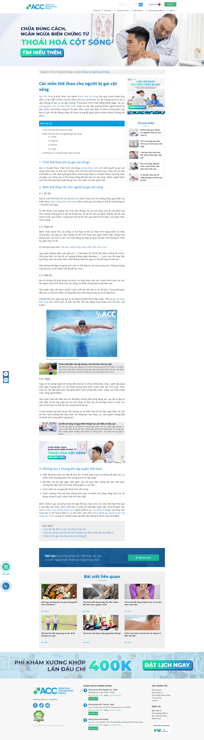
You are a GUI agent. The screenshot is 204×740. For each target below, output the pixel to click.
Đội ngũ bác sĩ (157, 693)
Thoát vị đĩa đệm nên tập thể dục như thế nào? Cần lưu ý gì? (85, 364)
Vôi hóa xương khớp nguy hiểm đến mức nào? (84, 247)
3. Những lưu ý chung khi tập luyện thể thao (60, 153)
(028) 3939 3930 (96, 695)
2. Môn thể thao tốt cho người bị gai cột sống (61, 134)
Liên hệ (154, 700)
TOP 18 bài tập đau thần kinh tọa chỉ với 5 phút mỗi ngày (151, 144)
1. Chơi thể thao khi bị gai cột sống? (57, 130)
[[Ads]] (82, 451)
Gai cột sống (45, 96)
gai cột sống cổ (96, 509)
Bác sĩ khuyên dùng (159, 716)
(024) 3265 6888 (96, 725)
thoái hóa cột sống (88, 96)
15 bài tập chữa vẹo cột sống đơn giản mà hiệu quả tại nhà (151, 177)
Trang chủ (96, 10)
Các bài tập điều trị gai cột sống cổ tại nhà (65, 529)
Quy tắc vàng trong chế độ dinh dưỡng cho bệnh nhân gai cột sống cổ (79, 532)
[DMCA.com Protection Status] (38, 716)
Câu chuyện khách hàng (161, 695)
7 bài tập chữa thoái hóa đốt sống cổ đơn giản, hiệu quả (151, 155)
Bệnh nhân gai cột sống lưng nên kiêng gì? (65, 536)
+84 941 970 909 (115, 710)
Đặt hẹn (170, 4)
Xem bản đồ (93, 699)
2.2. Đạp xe (53, 140)
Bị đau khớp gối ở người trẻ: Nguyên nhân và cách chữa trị (150, 132)
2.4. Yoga (52, 149)
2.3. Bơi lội (52, 144)
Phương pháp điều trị (156, 10)
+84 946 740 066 (115, 695)
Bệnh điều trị (138, 10)
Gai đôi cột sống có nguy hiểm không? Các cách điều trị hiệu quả (87, 423)
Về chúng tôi (156, 690)
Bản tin (172, 10)
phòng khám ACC (89, 168)
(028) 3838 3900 (96, 710)
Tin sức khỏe (157, 698)
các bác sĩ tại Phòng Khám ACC (58, 509)
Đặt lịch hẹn (145, 557)
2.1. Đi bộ (52, 136)
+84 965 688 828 (115, 725)
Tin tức (52, 72)
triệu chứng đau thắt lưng (63, 201)
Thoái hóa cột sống (64, 72)
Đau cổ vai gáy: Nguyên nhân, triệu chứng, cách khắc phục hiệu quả (149, 166)
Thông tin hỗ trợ (123, 10)
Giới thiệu (107, 10)
